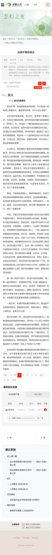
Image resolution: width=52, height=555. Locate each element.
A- (44, 83)
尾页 (14, 380)
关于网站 (16, 538)
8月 (8, 479)
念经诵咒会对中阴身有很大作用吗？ (25, 500)
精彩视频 (11, 505)
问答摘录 (11, 494)
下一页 (6, 380)
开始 (5, 375)
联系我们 (35, 538)
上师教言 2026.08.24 (19, 489)
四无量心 (30, 60)
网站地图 (26, 538)
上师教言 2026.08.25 (19, 484)
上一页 (13, 375)
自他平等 (13, 60)
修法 (21, 60)
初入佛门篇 (12, 456)
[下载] (45, 409)
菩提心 (39, 60)
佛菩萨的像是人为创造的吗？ (22, 511)
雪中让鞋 (13, 63)
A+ (40, 83)
